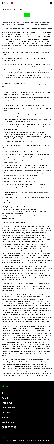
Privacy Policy (13, 440)
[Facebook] (6, 427)
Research (28, 440)
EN (27, 15)
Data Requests (21, 440)
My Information (41, 440)
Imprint (47, 440)
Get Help (6, 412)
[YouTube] (12, 427)
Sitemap (6, 417)
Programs (7, 402)
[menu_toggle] (51, 3)
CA (33, 15)
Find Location (9, 407)
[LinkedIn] (9, 427)
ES (21, 15)
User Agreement (5, 440)
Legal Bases (34, 440)
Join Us (5, 393)
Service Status (9, 422)
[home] (5, 3)
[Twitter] (3, 427)
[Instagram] (15, 427)
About (5, 398)
